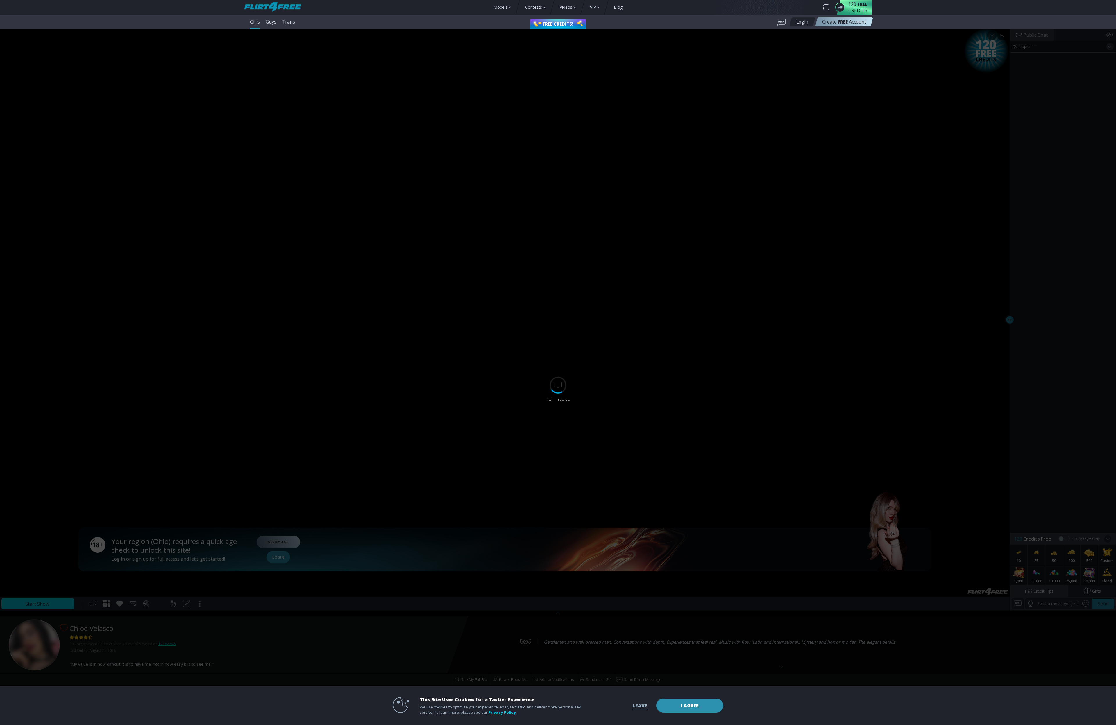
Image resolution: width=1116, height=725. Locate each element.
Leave (640, 705)
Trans (288, 22)
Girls (255, 22)
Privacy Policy (502, 712)
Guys (271, 22)
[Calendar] (826, 7)
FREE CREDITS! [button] (558, 24)
